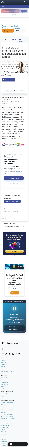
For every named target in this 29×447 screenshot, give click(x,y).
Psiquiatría (4, 360)
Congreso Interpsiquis (7, 414)
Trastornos (4, 364)
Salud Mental (4, 366)
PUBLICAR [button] (19, 41)
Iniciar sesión (14, 184)
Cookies (3, 443)
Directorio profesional (7, 402)
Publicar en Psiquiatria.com (8, 418)
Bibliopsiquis (4, 384)
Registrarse (4, 396)
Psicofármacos (5, 382)
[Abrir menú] (3, 6)
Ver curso (15, 293)
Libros (2, 388)
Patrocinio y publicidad (7, 432)
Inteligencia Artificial (6, 371)
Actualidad (4, 377)
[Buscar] (25, 2)
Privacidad (4, 441)
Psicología (4, 362)
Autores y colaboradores (7, 407)
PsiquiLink (3, 404)
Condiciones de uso (6, 445)
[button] (6, 39)
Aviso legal (4, 439)
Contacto (3, 434)
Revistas (3, 386)
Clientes (3, 429)
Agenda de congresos (7, 416)
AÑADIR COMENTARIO (12, 201)
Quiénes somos (5, 427)
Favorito (20, 31)
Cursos (3, 412)
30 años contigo (5, 425)
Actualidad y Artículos (11, 26)
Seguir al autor (9, 80)
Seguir (8, 31)
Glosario (3, 380)
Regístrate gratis (14, 178)
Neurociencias (5, 369)
